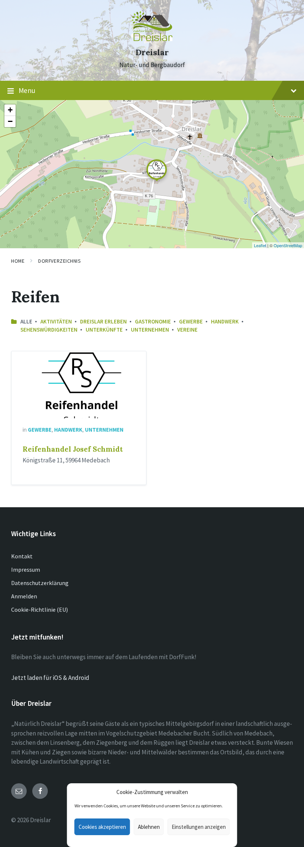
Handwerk (225, 321)
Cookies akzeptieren (102, 826)
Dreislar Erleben (103, 321)
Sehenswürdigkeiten (48, 329)
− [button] (10, 121)
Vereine (187, 329)
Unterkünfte (104, 329)
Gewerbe (191, 321)
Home (17, 261)
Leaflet (260, 245)
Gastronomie (153, 321)
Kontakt (22, 556)
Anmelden (24, 596)
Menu (27, 90)
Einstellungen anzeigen (199, 826)
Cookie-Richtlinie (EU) (39, 609)
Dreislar (152, 52)
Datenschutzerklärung (40, 583)
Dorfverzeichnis (59, 261)
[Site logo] (152, 39)
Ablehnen (149, 826)
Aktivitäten (56, 321)
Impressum (25, 569)
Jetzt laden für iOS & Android (50, 678)
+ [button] (10, 109)
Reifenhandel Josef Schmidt (73, 449)
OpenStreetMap (288, 245)
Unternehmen (150, 329)
